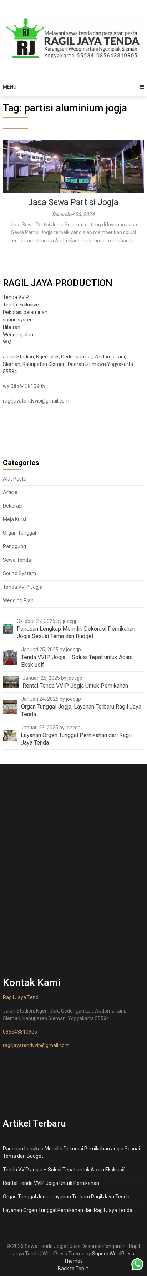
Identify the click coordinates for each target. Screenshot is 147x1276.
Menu (9, 87)
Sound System (19, 573)
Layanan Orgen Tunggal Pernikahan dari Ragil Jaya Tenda (67, 1210)
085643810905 (20, 1032)
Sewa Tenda (17, 560)
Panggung (14, 546)
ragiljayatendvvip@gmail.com (36, 401)
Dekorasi (12, 506)
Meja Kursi (14, 519)
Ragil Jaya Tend (21, 997)
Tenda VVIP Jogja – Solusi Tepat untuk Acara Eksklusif (64, 1169)
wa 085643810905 (24, 386)
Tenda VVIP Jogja (22, 587)
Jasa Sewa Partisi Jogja (73, 202)
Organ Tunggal (19, 533)
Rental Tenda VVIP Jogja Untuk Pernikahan (51, 1183)
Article (10, 492)
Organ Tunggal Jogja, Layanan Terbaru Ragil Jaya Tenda (66, 1196)
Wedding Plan (18, 600)
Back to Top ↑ (73, 1268)
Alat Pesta (14, 479)
